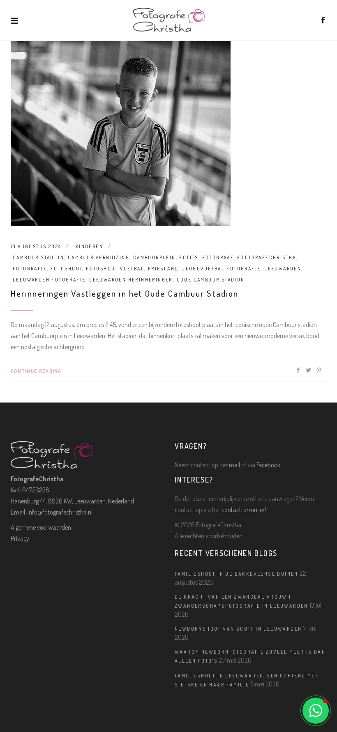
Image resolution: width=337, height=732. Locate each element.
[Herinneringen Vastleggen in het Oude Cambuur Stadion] (121, 133)
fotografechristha (266, 257)
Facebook (268, 465)
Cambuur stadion (38, 257)
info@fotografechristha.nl (60, 512)
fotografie (30, 268)
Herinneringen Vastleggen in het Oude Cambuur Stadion (124, 293)
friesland (163, 268)
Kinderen (89, 246)
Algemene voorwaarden (41, 527)
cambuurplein (154, 257)
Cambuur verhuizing (98, 257)
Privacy (20, 538)
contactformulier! (244, 510)
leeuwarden (282, 268)
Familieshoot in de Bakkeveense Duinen (236, 574)
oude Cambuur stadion (211, 280)
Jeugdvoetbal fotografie (221, 268)
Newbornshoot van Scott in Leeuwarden (238, 629)
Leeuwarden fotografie (49, 280)
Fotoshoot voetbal (115, 268)
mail (234, 465)
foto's (188, 257)
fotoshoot (67, 268)
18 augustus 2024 (36, 246)
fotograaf (218, 257)
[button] (315, 711)
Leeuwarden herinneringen (131, 280)
